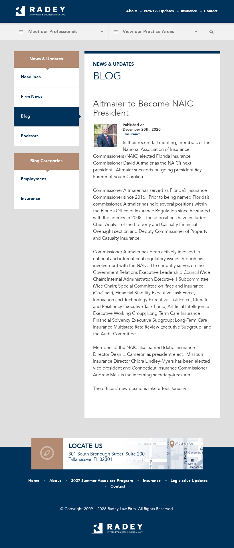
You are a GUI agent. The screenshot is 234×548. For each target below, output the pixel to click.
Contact (210, 11)
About (131, 11)
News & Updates (159, 11)
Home (33, 481)
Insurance (189, 11)
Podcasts (30, 136)
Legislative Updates (189, 481)
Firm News (32, 97)
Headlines (31, 77)
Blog (25, 116)
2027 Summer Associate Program (102, 481)
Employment (33, 179)
